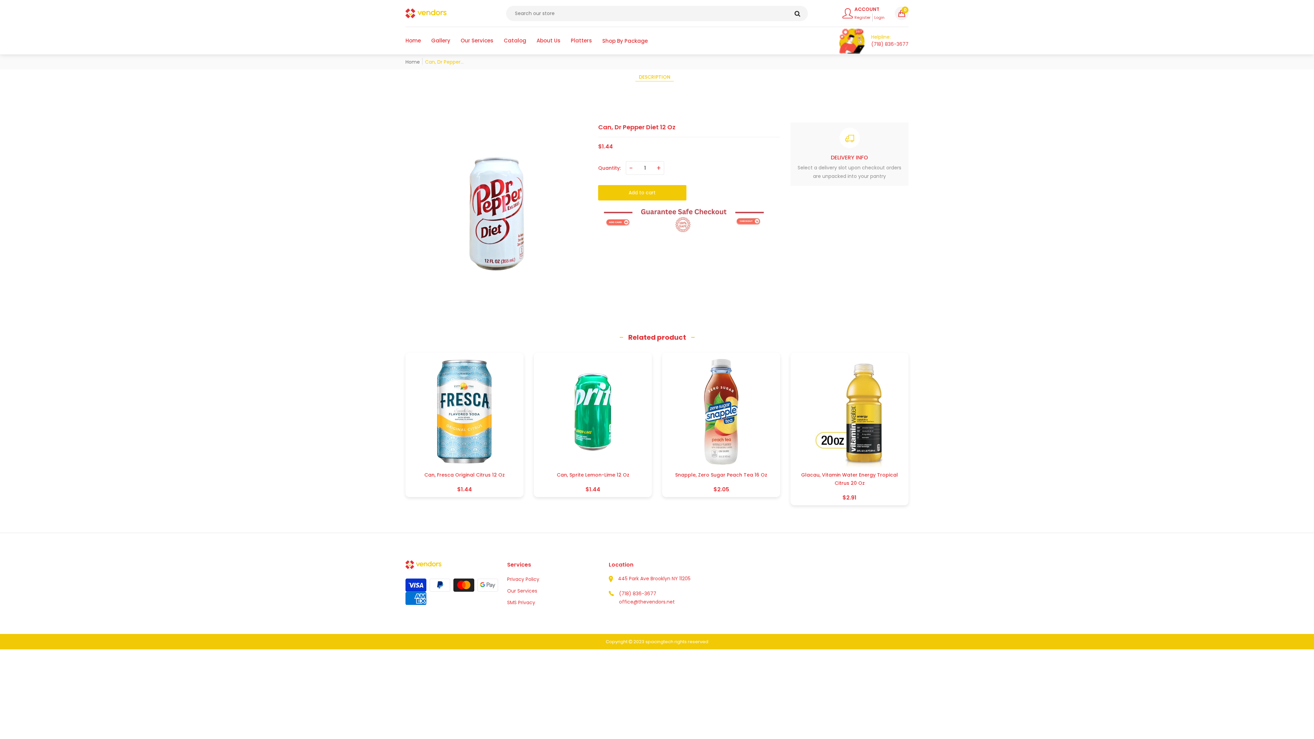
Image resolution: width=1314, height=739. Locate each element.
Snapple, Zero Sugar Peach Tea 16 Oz (721, 474)
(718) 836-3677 (637, 593)
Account (866, 9)
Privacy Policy (523, 579)
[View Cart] (852, 40)
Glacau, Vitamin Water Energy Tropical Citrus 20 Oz (849, 479)
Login (879, 17)
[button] (902, 13)
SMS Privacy (521, 602)
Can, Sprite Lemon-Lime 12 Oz (593, 474)
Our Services (522, 590)
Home (412, 62)
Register (862, 17)
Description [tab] (654, 77)
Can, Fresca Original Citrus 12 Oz (464, 474)
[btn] (797, 13)
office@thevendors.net (647, 601)
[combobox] (657, 13)
